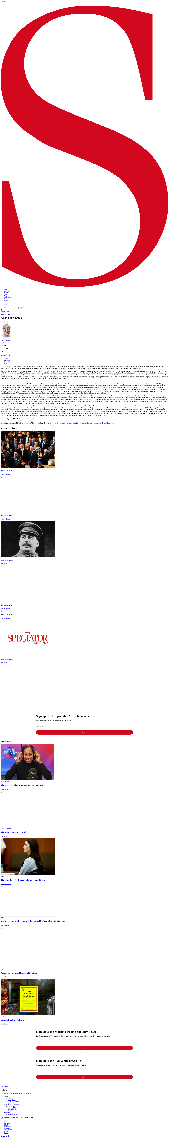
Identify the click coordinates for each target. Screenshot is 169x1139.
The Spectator (4, 1086)
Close (2, 1119)
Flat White (4, 1016)
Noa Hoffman (5, 925)
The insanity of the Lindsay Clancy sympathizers (23, 880)
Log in (7, 311)
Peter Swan (4, 836)
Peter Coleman (5, 322)
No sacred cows (5, 781)
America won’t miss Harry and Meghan (19, 973)
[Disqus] (84, 687)
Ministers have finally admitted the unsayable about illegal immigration (33, 921)
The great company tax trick (13, 832)
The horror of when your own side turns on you (22, 785)
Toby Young (4, 789)
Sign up (84, 732)
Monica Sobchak (6, 884)
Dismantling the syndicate (12, 1020)
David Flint (4, 1024)
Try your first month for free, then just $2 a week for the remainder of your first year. (82, 423)
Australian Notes (6, 314)
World (2, 876)
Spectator (3, 1)
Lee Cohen (4, 977)
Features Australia (6, 828)
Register (3, 311)
